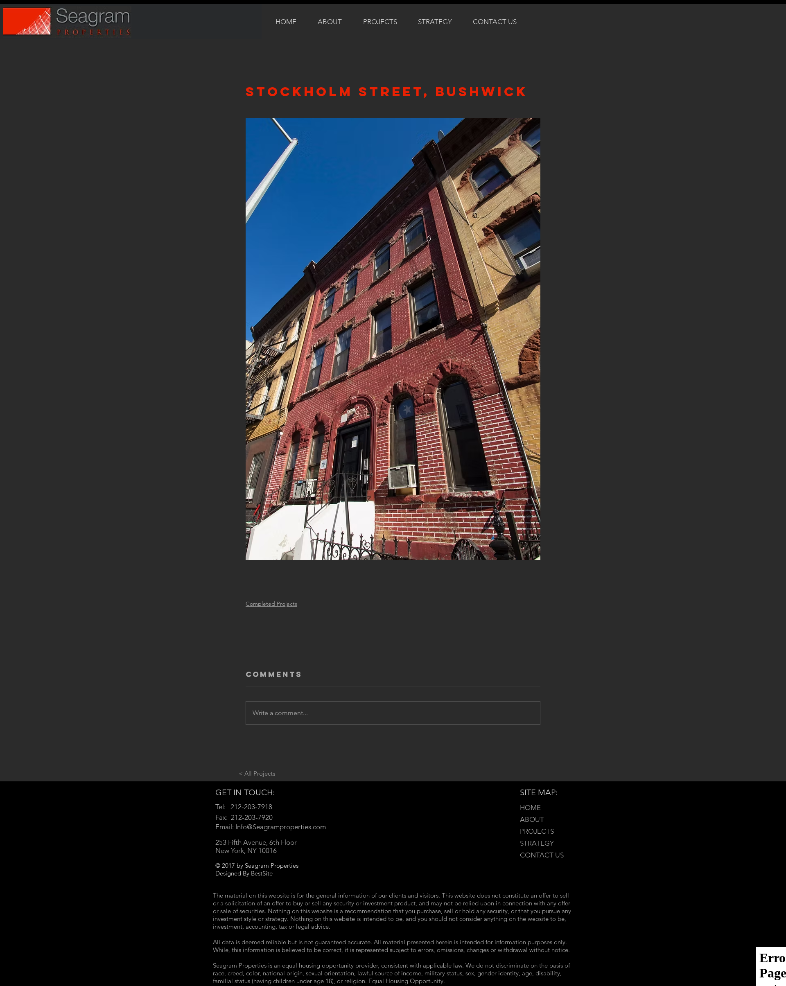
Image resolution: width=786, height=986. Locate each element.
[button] (380, 21)
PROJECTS (537, 831)
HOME (530, 807)
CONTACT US (542, 855)
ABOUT (532, 819)
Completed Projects (271, 603)
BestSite (262, 873)
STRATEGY (537, 843)
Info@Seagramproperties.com (280, 827)
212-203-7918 (251, 807)
